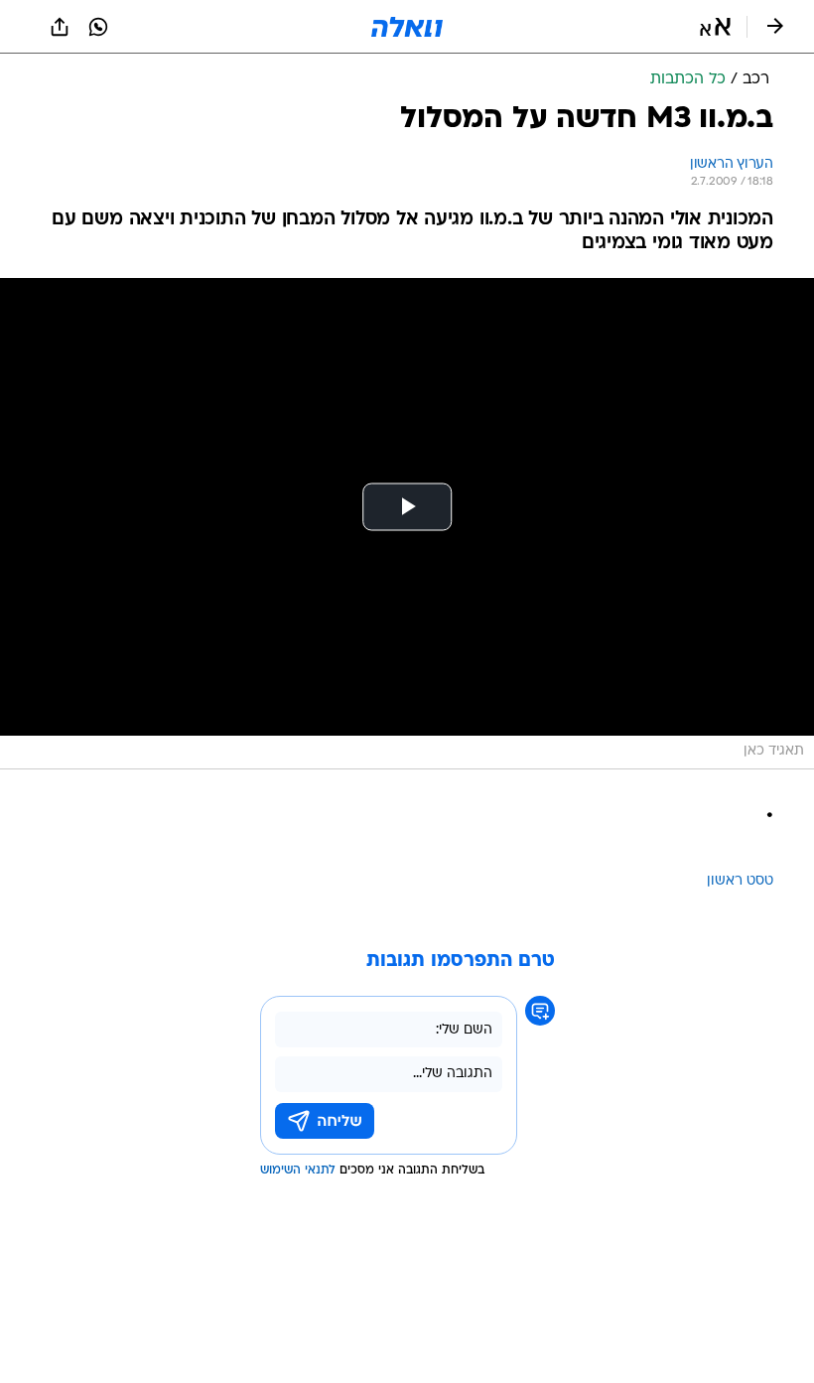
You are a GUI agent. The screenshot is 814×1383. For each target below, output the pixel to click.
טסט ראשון (740, 881)
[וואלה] (407, 27)
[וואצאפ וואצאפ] (98, 27)
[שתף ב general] (59, 27)
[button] (715, 27)
